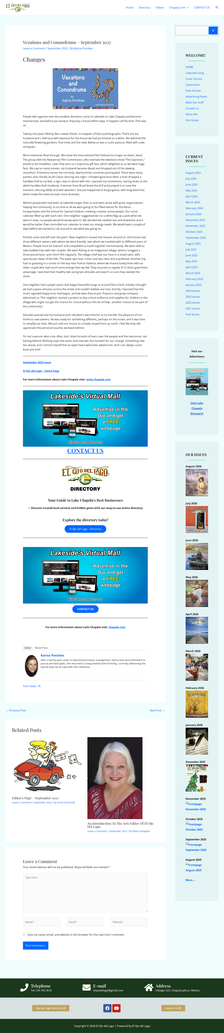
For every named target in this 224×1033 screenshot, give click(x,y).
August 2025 (193, 243)
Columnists (193, 85)
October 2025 (194, 232)
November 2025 (195, 226)
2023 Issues (193, 296)
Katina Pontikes (52, 655)
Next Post (157, 710)
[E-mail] (86, 987)
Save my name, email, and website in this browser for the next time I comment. (76, 934)
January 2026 (194, 214)
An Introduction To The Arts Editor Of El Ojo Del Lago (120, 825)
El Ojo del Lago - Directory (85, 529)
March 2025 (193, 273)
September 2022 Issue (37, 362)
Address (163, 985)
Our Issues (192, 120)
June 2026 (192, 184)
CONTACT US (202, 7)
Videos (160, 7)
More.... (191, 880)
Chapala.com (177, 7)
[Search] (213, 30)
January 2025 (194, 285)
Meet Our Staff (195, 102)
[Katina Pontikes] (31, 665)
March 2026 (193, 202)
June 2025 (192, 255)
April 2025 (192, 267)
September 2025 (196, 237)
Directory (144, 7)
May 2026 (191, 190)
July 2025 (191, 249)
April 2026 (192, 196)
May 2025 (191, 261)
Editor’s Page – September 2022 (35, 798)
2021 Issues (193, 308)
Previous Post (16, 710)
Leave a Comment (34, 48)
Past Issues (192, 314)
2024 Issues (193, 291)
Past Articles (193, 90)
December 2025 (195, 220)
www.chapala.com (98, 379)
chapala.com (117, 627)
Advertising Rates (196, 96)
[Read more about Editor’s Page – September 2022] (47, 765)
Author (28, 648)
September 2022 (57, 48)
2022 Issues (193, 302)
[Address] (149, 987)
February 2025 (194, 279)
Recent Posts (41, 648)
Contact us (192, 108)
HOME (189, 67)
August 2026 (193, 173)
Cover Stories (194, 79)
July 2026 (191, 178)
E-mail (99, 985)
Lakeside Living (195, 73)
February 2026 (194, 208)
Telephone (41, 985)
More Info (192, 114)
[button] (187, 7)
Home (129, 7)
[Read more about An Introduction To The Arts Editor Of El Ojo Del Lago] (115, 778)
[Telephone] (24, 987)
